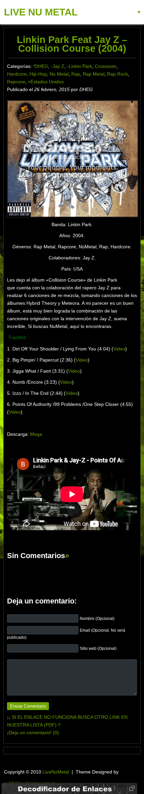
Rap (75, 74)
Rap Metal (93, 74)
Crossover (105, 66)
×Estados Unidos (46, 81)
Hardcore (17, 74)
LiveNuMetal (56, 772)
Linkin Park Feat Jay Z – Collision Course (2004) (72, 44)
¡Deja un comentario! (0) (33, 732)
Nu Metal (59, 74)
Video (119, 348)
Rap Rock (117, 74)
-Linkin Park (79, 66)
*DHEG (40, 66)
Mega (36, 434)
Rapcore (16, 81)
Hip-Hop (38, 74)
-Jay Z (57, 66)
